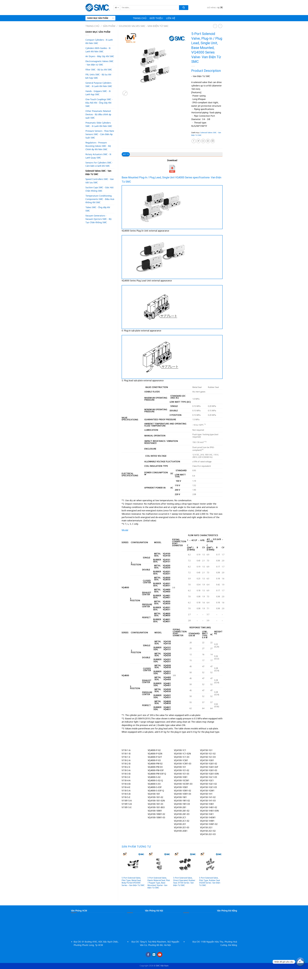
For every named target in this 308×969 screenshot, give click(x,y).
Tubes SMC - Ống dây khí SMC (97, 209)
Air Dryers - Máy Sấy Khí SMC (99, 56)
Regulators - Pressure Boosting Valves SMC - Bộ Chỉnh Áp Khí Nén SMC (98, 146)
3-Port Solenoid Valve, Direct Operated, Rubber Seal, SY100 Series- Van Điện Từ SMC (184, 881)
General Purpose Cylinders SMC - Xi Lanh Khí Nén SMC (98, 84)
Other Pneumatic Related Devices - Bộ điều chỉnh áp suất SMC (98, 114)
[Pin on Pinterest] (208, 141)
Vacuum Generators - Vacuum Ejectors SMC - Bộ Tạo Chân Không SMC (98, 219)
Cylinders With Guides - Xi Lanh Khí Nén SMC (97, 50)
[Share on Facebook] (194, 141)
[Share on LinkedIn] (213, 141)
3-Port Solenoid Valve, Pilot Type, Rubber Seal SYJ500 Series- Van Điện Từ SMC (209, 881)
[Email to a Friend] (203, 141)
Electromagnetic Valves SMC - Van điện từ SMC (99, 63)
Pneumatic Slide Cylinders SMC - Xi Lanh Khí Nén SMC (98, 124)
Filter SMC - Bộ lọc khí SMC (98, 69)
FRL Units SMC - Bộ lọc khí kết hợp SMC (98, 76)
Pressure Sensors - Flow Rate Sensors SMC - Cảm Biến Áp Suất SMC (99, 134)
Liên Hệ (170, 18)
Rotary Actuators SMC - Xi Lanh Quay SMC (98, 156)
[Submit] (183, 7)
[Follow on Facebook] (148, 954)
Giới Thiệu (156, 18)
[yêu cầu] (300, 962)
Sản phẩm (109, 26)
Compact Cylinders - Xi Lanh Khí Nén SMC (99, 41)
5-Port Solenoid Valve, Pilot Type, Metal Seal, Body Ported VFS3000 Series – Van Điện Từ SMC (133, 881)
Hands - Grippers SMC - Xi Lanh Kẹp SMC (98, 93)
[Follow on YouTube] (159, 954)
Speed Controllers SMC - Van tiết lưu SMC (99, 181)
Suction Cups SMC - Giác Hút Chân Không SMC (99, 189)
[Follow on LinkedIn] (154, 954)
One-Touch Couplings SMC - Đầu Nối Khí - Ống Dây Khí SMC (98, 102)
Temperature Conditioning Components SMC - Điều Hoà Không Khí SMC (99, 199)
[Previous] (122, 874)
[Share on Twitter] (198, 141)
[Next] (222, 874)
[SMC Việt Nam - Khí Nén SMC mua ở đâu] (97, 7)
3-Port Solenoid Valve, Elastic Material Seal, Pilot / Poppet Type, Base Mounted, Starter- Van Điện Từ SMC (159, 883)
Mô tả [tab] (125, 154)
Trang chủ (139, 18)
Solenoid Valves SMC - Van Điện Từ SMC (144, 26)
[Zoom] (125, 93)
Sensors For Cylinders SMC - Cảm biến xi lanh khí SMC (99, 164)
